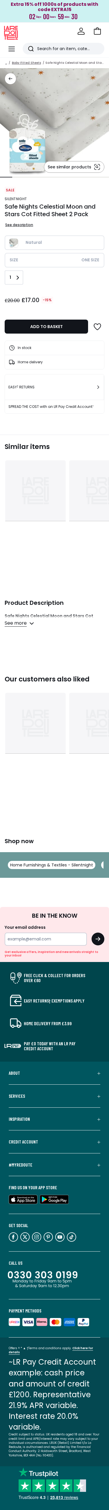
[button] (97, 31)
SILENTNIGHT (16, 198)
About (14, 1073)
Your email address (25, 927)
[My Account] (81, 31)
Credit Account (23, 1141)
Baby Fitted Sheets (26, 63)
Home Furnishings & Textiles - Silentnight (51, 865)
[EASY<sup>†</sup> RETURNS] (98, 387)
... (6, 63)
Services (17, 1096)
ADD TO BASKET (46, 327)
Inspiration (19, 1119)
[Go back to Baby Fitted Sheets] (10, 78)
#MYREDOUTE (20, 1164)
